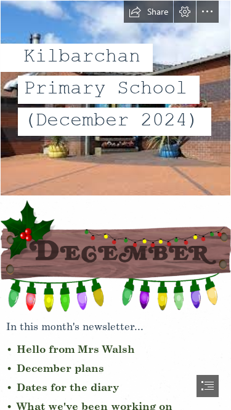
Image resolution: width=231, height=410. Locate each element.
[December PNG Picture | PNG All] (115, 255)
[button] (148, 12)
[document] (115, 205)
